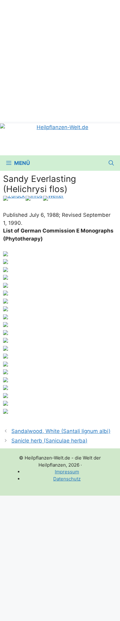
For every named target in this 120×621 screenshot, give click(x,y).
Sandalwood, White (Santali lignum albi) (60, 431)
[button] (111, 163)
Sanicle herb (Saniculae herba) (49, 441)
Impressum (67, 472)
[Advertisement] (60, 60)
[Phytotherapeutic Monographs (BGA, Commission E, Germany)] (34, 198)
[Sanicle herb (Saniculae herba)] (53, 198)
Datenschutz (67, 479)
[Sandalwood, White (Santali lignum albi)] (14, 198)
